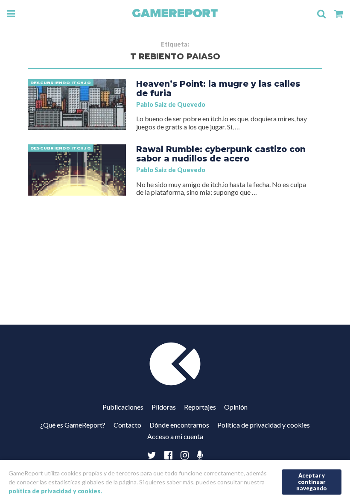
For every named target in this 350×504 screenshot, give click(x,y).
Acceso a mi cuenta (175, 436)
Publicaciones (122, 407)
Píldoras (164, 407)
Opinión (236, 407)
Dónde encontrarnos (179, 425)
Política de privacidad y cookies (263, 425)
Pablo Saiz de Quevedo (170, 104)
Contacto (127, 425)
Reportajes (200, 407)
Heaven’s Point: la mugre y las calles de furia (218, 88)
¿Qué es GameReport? (72, 425)
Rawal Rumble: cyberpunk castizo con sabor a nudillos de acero (221, 154)
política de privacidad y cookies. (55, 491)
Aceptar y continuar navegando (311, 481)
